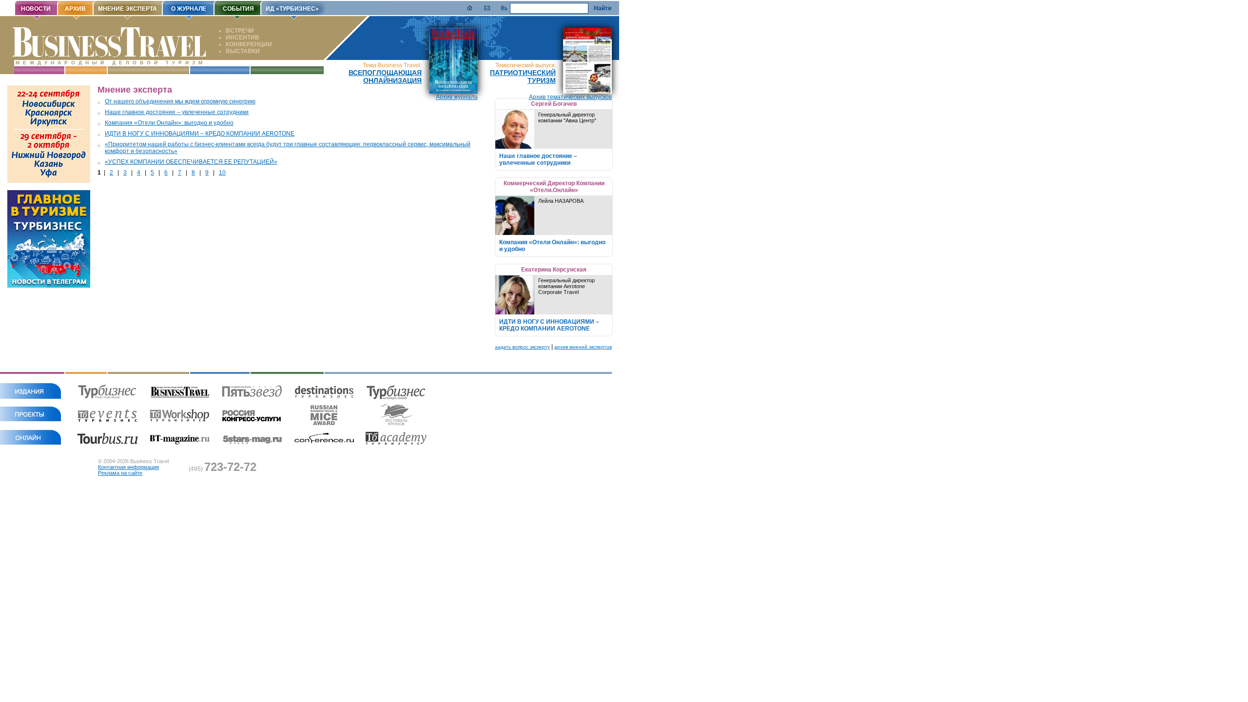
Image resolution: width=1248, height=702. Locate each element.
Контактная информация (128, 467)
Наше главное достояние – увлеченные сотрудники (177, 112)
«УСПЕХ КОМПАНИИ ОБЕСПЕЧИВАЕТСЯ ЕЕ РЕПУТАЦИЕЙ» (191, 161)
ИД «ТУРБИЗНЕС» (292, 8)
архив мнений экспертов (583, 347)
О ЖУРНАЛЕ (188, 8)
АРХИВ (75, 8)
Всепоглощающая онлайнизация (385, 76)
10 (222, 172)
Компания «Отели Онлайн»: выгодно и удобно (169, 122)
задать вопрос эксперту (522, 347)
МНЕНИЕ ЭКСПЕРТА (127, 8)
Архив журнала (457, 97)
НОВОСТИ (36, 8)
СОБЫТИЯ (238, 8)
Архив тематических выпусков (570, 97)
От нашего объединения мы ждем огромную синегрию (180, 101)
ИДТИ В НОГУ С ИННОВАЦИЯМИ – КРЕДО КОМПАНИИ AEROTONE (199, 133)
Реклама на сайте (120, 473)
